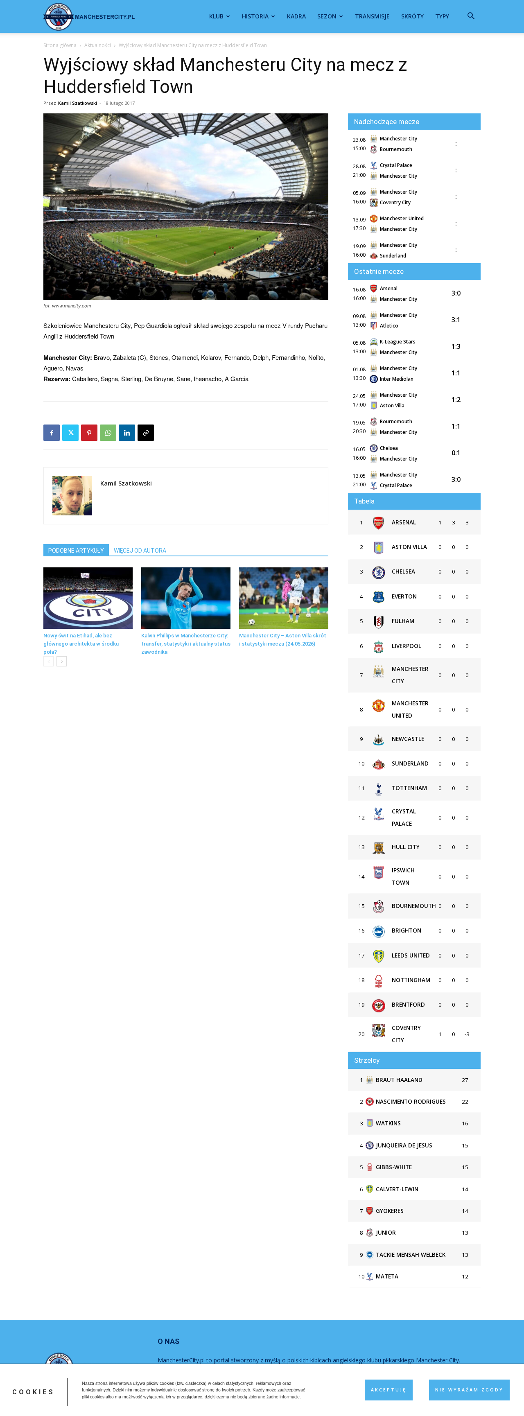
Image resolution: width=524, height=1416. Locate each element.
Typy (442, 16)
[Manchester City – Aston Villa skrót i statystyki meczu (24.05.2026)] (283, 598)
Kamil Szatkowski (77, 103)
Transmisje (372, 16)
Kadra (296, 16)
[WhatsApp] (108, 433)
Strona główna (60, 45)
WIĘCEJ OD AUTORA (140, 550)
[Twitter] (70, 433)
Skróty (412, 16)
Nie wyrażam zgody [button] (469, 1390)
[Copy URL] (146, 433)
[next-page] (61, 661)
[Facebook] (51, 433)
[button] (471, 17)
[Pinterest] (89, 433)
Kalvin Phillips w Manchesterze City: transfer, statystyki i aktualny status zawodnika (185, 643)
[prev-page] (48, 661)
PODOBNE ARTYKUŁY (76, 550)
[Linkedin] (127, 433)
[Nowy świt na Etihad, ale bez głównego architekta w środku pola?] (88, 598)
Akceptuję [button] (389, 1390)
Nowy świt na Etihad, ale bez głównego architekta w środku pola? (81, 643)
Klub (216, 16)
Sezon (327, 16)
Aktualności (97, 45)
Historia (255, 16)
